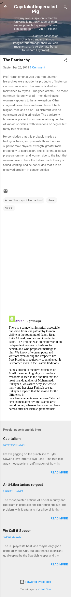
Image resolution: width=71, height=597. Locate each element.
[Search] (65, 8)
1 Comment (37, 67)
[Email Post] (5, 192)
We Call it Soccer (17, 531)
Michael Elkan (44, 589)
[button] (65, 61)
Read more (59, 472)
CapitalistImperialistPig (35, 9)
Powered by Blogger (38, 582)
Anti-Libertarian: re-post (23, 485)
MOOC (9, 208)
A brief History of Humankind (24, 200)
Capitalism (12, 439)
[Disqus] (35, 261)
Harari (51, 200)
